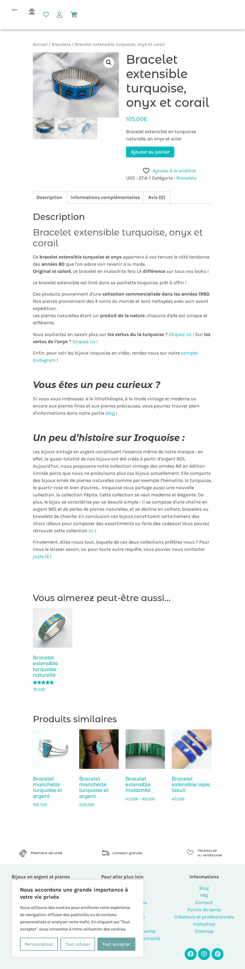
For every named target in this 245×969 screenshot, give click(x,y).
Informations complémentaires (105, 197)
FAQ (204, 895)
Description (49, 197)
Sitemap (204, 931)
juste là (41, 556)
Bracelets (61, 44)
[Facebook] (191, 954)
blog (110, 413)
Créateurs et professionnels (204, 917)
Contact (204, 902)
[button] (32, 11)
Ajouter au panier (150, 152)
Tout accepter (116, 944)
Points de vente (204, 909)
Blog (204, 888)
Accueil (40, 44)
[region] (77, 918)
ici (90, 530)
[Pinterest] (217, 954)
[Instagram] (204, 954)
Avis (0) (156, 197)
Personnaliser (39, 944)
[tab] (49, 197)
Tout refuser (77, 944)
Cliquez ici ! (181, 334)
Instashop (204, 924)
